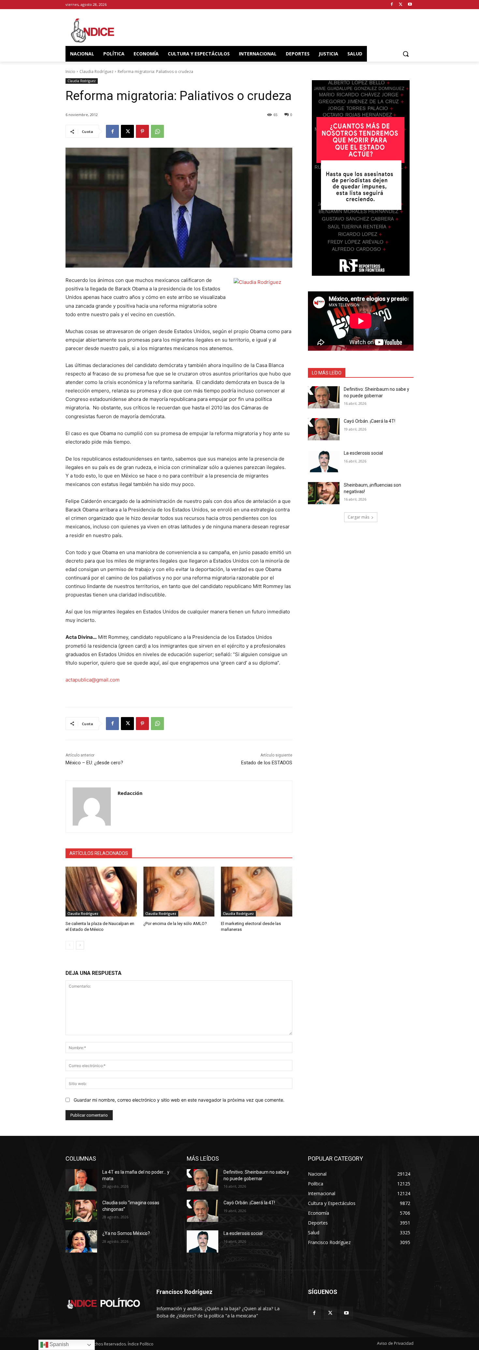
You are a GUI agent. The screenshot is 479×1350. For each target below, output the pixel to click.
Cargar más (358, 517)
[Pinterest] (142, 131)
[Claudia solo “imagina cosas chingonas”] (81, 1211)
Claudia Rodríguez (96, 71)
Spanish (58, 1344)
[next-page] (80, 945)
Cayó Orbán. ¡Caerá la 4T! (369, 421)
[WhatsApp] (157, 131)
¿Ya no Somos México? (126, 1233)
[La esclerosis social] (324, 461)
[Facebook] (392, 4)
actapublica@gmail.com (92, 680)
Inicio (70, 71)
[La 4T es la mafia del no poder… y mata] (81, 1180)
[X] (400, 4)
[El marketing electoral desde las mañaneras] (256, 892)
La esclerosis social (363, 453)
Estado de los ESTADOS (266, 763)
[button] (406, 54)
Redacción (130, 793)
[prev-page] (69, 945)
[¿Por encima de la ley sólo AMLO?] (179, 892)
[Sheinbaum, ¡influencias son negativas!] (324, 493)
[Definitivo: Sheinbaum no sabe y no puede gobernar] (324, 397)
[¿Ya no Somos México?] (81, 1241)
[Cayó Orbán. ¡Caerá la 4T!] (324, 429)
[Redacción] (92, 806)
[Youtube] (410, 4)
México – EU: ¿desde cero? (94, 763)
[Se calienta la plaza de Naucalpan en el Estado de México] (101, 892)
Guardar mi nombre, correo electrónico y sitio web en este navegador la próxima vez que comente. (179, 1100)
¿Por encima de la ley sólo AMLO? (175, 923)
